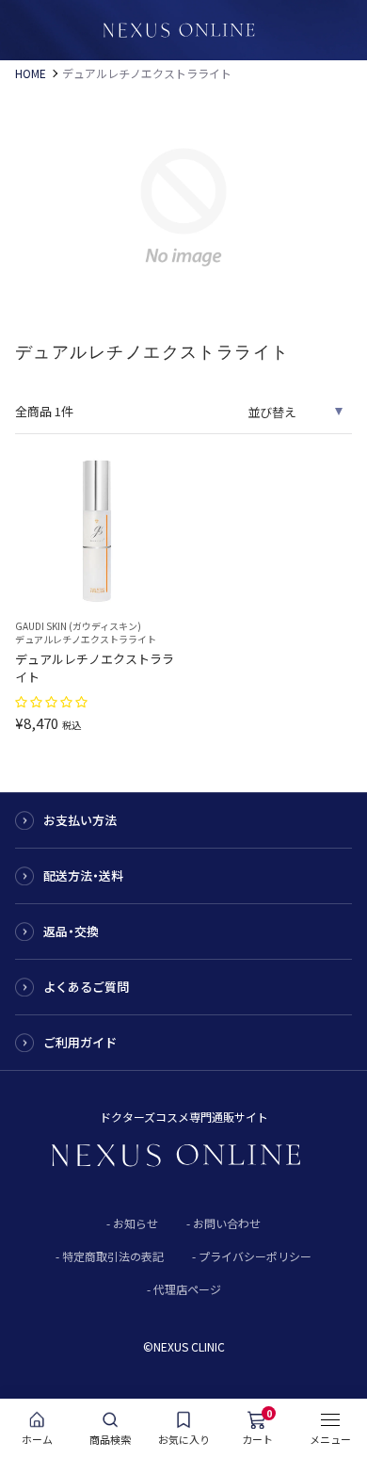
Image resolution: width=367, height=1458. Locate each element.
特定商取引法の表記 (113, 1256)
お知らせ (135, 1223)
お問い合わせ (227, 1223)
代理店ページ (187, 1289)
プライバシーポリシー (255, 1256)
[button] (53, 699)
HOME (30, 73)
